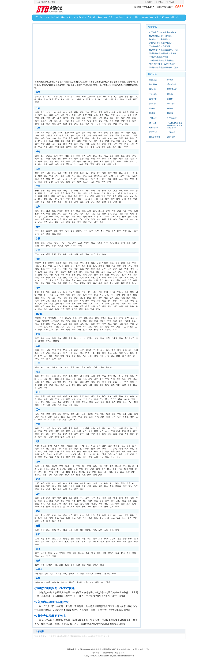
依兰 (121, 324)
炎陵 (84, 475)
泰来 (96, 327)
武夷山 (49, 156)
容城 (95, 283)
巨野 (87, 504)
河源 (121, 428)
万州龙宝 (86, 99)
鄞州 (76, 382)
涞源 (82, 269)
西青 (82, 254)
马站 (89, 506)
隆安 (118, 199)
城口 (40, 99)
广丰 (128, 118)
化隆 (104, 553)
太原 (37, 133)
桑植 (68, 472)
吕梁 (84, 135)
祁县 (43, 135)
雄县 (46, 280)
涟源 (53, 469)
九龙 (101, 457)
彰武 (119, 417)
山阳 (46, 518)
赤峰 (46, 573)
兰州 (37, 539)
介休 (123, 133)
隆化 (37, 283)
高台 (37, 544)
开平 (54, 434)
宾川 (68, 176)
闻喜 (95, 133)
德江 (87, 219)
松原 (95, 530)
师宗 (98, 182)
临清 (90, 501)
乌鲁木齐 (39, 582)
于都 (70, 124)
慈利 (70, 469)
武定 (109, 182)
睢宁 (57, 356)
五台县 (135, 135)
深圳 (37, 428)
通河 (107, 327)
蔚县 (65, 277)
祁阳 (126, 469)
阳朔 (65, 190)
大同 (43, 133)
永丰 (43, 124)
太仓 (104, 353)
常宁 (88, 472)
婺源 (132, 112)
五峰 (48, 405)
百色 (98, 190)
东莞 (48, 428)
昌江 (136, 231)
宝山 (48, 367)
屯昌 (108, 231)
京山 (37, 402)
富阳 (76, 376)
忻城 (70, 196)
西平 (121, 306)
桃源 (72, 475)
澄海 (59, 434)
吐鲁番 (47, 582)
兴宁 (40, 437)
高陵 (54, 521)
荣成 (124, 501)
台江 (132, 219)
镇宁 (46, 216)
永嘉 (93, 382)
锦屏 (104, 219)
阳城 (65, 138)
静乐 (126, 144)
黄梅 (113, 402)
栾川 (46, 295)
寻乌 (121, 124)
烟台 (48, 498)
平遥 (89, 133)
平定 (37, 138)
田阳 (110, 202)
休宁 (136, 486)
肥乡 (110, 277)
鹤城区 (38, 475)
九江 (43, 112)
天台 (40, 385)
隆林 (98, 202)
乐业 (87, 202)
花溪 (125, 211)
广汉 (110, 449)
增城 (79, 431)
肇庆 (132, 428)
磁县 (46, 272)
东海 (107, 356)
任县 (54, 283)
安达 (65, 324)
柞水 (124, 518)
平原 (59, 506)
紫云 (57, 222)
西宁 (37, 553)
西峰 (95, 539)
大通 (56, 553)
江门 (82, 428)
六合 (87, 353)
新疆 (172, 17)
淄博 (54, 498)
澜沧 (46, 176)
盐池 (128, 243)
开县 (51, 99)
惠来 (129, 431)
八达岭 (83, 338)
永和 (109, 147)
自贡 (99, 446)
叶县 (87, 306)
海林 (85, 327)
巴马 (82, 190)
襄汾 (46, 147)
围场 (119, 266)
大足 (115, 96)
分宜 (85, 115)
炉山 (62, 222)
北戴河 (58, 263)
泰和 (51, 115)
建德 (87, 382)
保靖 (128, 472)
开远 (93, 173)
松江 (89, 367)
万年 (84, 121)
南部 (79, 451)
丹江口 (114, 399)
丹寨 (90, 216)
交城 (135, 141)
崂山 (101, 501)
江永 (89, 475)
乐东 (97, 231)
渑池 (123, 298)
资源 (48, 202)
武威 (59, 539)
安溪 (123, 156)
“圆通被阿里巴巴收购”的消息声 (162, 64)
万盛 (105, 99)
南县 (116, 472)
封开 (132, 434)
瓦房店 (90, 414)
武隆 (68, 99)
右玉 (70, 144)
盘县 (59, 219)
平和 (126, 161)
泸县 (104, 454)
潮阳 (62, 431)
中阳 (57, 147)
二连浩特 (106, 573)
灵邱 (59, 138)
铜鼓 (117, 121)
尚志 (37, 324)
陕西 (63, 17)
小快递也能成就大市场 (158, 57)
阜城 (113, 280)
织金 (51, 222)
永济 (123, 135)
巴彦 (43, 324)
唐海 (104, 277)
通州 (65, 338)
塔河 (57, 329)
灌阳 (107, 199)
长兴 (43, 382)
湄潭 (68, 222)
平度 (68, 501)
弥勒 (79, 182)
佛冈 (46, 437)
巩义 (57, 295)
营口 (102, 414)
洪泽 (54, 359)
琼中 (119, 231)
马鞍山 (83, 483)
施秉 (95, 211)
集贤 (93, 324)
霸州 (67, 266)
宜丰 (107, 115)
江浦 (118, 356)
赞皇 (126, 277)
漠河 (132, 318)
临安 (46, 379)
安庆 (54, 483)
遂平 (126, 306)
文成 (40, 388)
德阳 (76, 446)
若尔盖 (49, 454)
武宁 (100, 118)
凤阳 (100, 486)
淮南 (70, 483)
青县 (92, 272)
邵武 (134, 156)
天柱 (113, 211)
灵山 (109, 193)
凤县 (132, 515)
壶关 (96, 141)
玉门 (136, 539)
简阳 (121, 449)
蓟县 (65, 254)
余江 (76, 124)
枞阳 (76, 489)
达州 (104, 446)
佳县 (113, 518)
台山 (107, 431)
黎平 (107, 216)
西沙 (85, 231)
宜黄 (123, 121)
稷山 (110, 144)
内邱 (79, 280)
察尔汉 (111, 553)
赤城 (113, 275)
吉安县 (66, 118)
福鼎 (100, 156)
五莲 (43, 506)
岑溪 (85, 193)
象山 (48, 382)
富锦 (115, 321)
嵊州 (132, 382)
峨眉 (70, 449)
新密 (48, 306)
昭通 (121, 173)
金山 (61, 367)
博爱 (85, 303)
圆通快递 (42, 636)
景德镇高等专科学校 (78, 636)
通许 (87, 309)
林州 (37, 306)
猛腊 (40, 176)
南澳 (115, 434)
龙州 (124, 199)
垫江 (100, 99)
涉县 (37, 277)
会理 (93, 449)
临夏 (43, 541)
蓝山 (122, 472)
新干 (61, 121)
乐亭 (78, 266)
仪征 (132, 353)
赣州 (59, 112)
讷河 (115, 318)
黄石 (82, 396)
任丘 (117, 263)
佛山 (54, 428)
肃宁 (40, 280)
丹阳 (115, 353)
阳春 (40, 431)
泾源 (43, 246)
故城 (113, 266)
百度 (36, 636)
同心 (48, 246)
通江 (80, 454)
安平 (125, 266)
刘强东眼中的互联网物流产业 (161, 43)
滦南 (132, 269)
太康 (128, 298)
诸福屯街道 (154, 127)
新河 (76, 277)
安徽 (89, 17)
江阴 (136, 350)
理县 (62, 451)
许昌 (84, 292)
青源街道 (153, 103)
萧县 (128, 483)
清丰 (124, 303)
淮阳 (65, 298)
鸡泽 (124, 280)
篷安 (107, 451)
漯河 (95, 292)
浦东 (37, 367)
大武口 (57, 243)
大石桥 (43, 417)
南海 (51, 431)
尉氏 (110, 306)
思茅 (73, 176)
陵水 (59, 234)
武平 (109, 164)
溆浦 (131, 469)
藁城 (43, 269)
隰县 (51, 141)
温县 (92, 309)
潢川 (73, 295)
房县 (59, 402)
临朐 (117, 504)
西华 (135, 303)
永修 (96, 115)
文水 (46, 141)
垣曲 (76, 144)
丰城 (46, 115)
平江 (120, 469)
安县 (124, 451)
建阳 (115, 159)
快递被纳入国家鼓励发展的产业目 (163, 50)
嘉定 (67, 367)
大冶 (59, 405)
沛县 (43, 353)
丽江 (43, 173)
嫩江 (96, 321)
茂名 (46, 431)
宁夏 (162, 17)
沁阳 (37, 301)
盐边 (61, 454)
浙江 (95, 17)
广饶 (59, 504)
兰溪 (70, 382)
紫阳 (37, 521)
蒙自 (105, 176)
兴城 (37, 417)
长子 (100, 135)
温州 (48, 376)
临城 (135, 275)
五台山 (60, 133)
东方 (61, 231)
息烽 (129, 216)
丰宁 (48, 269)
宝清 (76, 324)
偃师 (118, 295)
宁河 (98, 254)
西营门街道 (172, 127)
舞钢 (76, 306)
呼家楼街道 (172, 84)
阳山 (98, 434)
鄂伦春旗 (89, 573)
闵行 (43, 367)
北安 (80, 318)
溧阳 (51, 356)
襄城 (135, 295)
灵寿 (51, 272)
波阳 (62, 115)
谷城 (125, 402)
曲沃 (103, 147)
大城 (46, 275)
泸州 (59, 449)
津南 (87, 254)
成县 (100, 539)
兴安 (43, 202)
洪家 (113, 385)
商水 (40, 309)
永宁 (54, 246)
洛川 (68, 518)
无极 (59, 283)
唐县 (98, 272)
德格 (79, 457)
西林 (115, 202)
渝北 (44, 96)
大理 (48, 173)
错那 (89, 565)
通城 (97, 402)
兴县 (113, 141)
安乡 (87, 469)
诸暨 (98, 376)
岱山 (46, 385)
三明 (89, 156)
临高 (54, 234)
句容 (43, 359)
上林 (85, 199)
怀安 (89, 283)
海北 (128, 553)
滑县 (70, 298)
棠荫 (110, 124)
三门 (68, 385)
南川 (62, 99)
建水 (62, 176)
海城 (97, 417)
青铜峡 (86, 243)
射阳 (90, 356)
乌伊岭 (108, 329)
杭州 (37, 376)
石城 (50, 121)
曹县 (115, 498)
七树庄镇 (153, 118)
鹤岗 (86, 318)
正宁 (119, 541)
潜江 (126, 396)
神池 (79, 141)
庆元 (85, 385)
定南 (113, 115)
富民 (85, 176)
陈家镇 (109, 367)
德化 (70, 159)
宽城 (62, 280)
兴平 (104, 515)
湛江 (104, 428)
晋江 (95, 156)
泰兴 (102, 350)
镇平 (113, 303)
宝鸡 (43, 515)
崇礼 (93, 277)
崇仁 (128, 121)
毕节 (72, 211)
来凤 (102, 402)
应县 (93, 138)
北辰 (54, 254)
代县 (67, 135)
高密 (87, 498)
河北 (58, 17)
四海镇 (152, 108)
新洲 (108, 402)
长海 (75, 419)
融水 (64, 196)
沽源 (87, 272)
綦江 (72, 96)
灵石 (121, 138)
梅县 (110, 434)
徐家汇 (55, 367)
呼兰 (132, 324)
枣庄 (46, 501)
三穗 (89, 211)
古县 (129, 141)
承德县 (101, 266)
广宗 (115, 277)
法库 (64, 419)
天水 (43, 539)
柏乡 (70, 272)
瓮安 (85, 216)
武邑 (98, 269)
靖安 (134, 121)
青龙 (111, 283)
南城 (126, 124)
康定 (40, 451)
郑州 (37, 292)
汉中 (59, 515)
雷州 (43, 434)
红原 (37, 454)
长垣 (48, 298)
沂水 (107, 501)
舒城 (89, 486)
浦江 (79, 385)
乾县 (57, 518)
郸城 (59, 298)
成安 (51, 280)
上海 (38, 363)
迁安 (109, 272)
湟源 (134, 553)
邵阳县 (74, 472)
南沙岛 (49, 231)
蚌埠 (48, 483)
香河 (87, 269)
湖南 (105, 17)
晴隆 (113, 216)
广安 (65, 449)
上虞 (37, 382)
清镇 (104, 214)
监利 (48, 402)
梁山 (118, 501)
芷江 (125, 466)
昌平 (54, 338)
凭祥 (79, 199)
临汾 (67, 133)
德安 (84, 118)
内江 (123, 446)
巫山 (110, 96)
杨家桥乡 (153, 84)
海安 (121, 353)
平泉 (68, 280)
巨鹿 (89, 266)
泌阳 (93, 306)
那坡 (104, 202)
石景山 (90, 338)
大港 (59, 254)
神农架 (127, 399)
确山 (54, 301)
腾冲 (98, 173)
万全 (76, 283)
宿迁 (82, 353)
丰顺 (37, 434)
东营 (57, 501)
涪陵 (61, 96)
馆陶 (118, 280)
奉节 (116, 99)
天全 (62, 457)
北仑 (40, 379)
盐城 (125, 350)
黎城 (100, 133)
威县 (121, 269)
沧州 (65, 263)
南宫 (115, 269)
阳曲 (62, 147)
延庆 (102, 338)
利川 (136, 402)
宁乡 (57, 472)
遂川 (111, 121)
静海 (70, 254)
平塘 (65, 219)
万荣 (43, 144)
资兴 (103, 469)
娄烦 (81, 147)
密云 (97, 338)
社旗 (65, 306)
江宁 (82, 350)
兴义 (119, 211)
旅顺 (40, 419)
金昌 (54, 539)
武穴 (62, 399)
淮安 (119, 350)
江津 (67, 96)
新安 (82, 306)
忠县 (94, 99)
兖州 (129, 501)
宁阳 (37, 506)
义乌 (70, 376)
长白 (76, 530)
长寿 (84, 96)
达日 (43, 556)
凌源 (53, 419)
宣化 (61, 266)
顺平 (123, 283)
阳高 (57, 141)
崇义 (72, 121)
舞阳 (115, 306)
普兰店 (46, 419)
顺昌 (57, 161)
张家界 (55, 466)
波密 (84, 565)
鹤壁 (132, 292)
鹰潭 (100, 112)
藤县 (120, 193)
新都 (121, 454)
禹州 (107, 303)
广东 (111, 17)
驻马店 (71, 292)
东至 (84, 486)
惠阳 (96, 431)
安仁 (100, 472)
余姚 (118, 379)
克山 (90, 327)
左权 (115, 138)
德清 (82, 382)
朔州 (84, 133)
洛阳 (43, 292)
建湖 (68, 356)
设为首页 (159, 2)
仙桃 (73, 399)
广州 (43, 428)
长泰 (104, 159)
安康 (54, 515)
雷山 (110, 219)
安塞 (51, 518)
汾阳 (95, 135)
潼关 (59, 521)
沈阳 (37, 414)
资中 (85, 451)
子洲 (43, 521)
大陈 (57, 385)
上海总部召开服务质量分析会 (161, 60)
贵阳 (37, 211)
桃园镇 (170, 113)
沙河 (79, 275)
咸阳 (48, 515)
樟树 (76, 112)
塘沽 (43, 254)
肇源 (133, 321)
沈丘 (89, 298)
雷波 (113, 457)
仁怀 (37, 214)
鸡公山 (83, 298)
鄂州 (59, 396)
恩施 (121, 396)
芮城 (107, 141)
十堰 (43, 396)
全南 (72, 118)
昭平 (121, 202)
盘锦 (108, 414)
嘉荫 (85, 329)
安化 (106, 466)
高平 (76, 138)
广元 (82, 446)
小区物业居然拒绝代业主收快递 (54, 588)
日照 (65, 498)
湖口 (95, 118)
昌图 (130, 414)
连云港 (96, 350)
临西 (90, 280)
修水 (106, 118)
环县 (102, 541)
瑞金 (54, 118)
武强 (70, 277)
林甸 (96, 329)
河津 (78, 135)
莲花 (90, 115)
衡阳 (48, 466)
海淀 (43, 338)
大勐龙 (134, 176)
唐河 (51, 303)
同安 (98, 159)
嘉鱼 (76, 405)
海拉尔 (58, 573)
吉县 (82, 144)
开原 (50, 417)
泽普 (97, 582)
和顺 (98, 138)
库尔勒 (79, 582)
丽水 (73, 379)
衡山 (115, 469)
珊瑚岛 (79, 231)
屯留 (40, 147)
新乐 (96, 275)
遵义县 (101, 211)
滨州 (132, 498)
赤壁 (46, 399)
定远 (111, 486)
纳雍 (132, 214)
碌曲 (72, 541)
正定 (40, 272)
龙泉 (62, 385)
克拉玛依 (56, 582)
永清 (73, 280)
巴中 (134, 446)
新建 (65, 124)
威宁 (96, 222)
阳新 (65, 405)
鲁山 (96, 295)
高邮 (85, 356)
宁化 (103, 164)
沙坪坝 (38, 96)
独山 (78, 211)
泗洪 (129, 356)
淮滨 (46, 303)
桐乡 (101, 379)
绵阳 (63, 446)
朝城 (100, 506)
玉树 (87, 553)
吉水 (118, 115)
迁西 (48, 283)
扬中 (124, 356)
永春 (111, 156)
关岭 (62, 216)
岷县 (113, 541)
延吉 (48, 530)
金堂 (101, 451)
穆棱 (120, 321)
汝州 (113, 295)
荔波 (136, 211)
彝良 (115, 179)
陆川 (126, 193)
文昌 (72, 231)
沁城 (103, 582)
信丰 (43, 118)
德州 (70, 498)
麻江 (115, 219)
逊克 (68, 329)
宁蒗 (51, 176)
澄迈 (113, 231)
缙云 (135, 379)
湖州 (82, 376)
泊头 (130, 266)
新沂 (48, 353)
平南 (59, 190)
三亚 (37, 231)
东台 (59, 353)
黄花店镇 (153, 80)
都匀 (67, 211)
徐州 (59, 350)
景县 (132, 277)
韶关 (76, 428)
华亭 (37, 541)
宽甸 (113, 417)
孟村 (70, 283)
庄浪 (125, 541)
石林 (76, 173)
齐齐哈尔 (52, 318)
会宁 (125, 539)
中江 (99, 454)
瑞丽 (110, 173)
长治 (48, 133)
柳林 (75, 147)
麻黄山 (73, 246)
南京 (37, 350)
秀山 (57, 99)
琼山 (130, 231)
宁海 (107, 379)
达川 (48, 449)
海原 (134, 243)
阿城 (74, 321)
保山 (87, 173)
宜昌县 (84, 402)
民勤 (130, 539)
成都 (37, 446)
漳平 (68, 161)
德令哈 (81, 553)
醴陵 (81, 469)
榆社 (54, 144)
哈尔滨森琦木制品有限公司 (58, 636)
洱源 (40, 182)
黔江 (73, 99)
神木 (121, 515)
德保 (82, 202)
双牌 (67, 475)
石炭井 (60, 246)
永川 (78, 96)
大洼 (108, 417)
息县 (104, 301)
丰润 (44, 266)
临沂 (110, 498)
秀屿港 (69, 164)
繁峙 (72, 135)
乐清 (54, 382)
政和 (43, 159)
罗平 (54, 179)
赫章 (48, 219)
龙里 (98, 214)
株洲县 (82, 472)
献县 (54, 277)
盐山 (134, 283)
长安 (70, 515)
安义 (89, 121)
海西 (37, 556)
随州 (87, 396)
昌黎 (128, 263)
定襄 (62, 141)
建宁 (76, 159)
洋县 (118, 518)
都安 (131, 193)
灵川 (46, 193)
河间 (108, 266)
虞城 (106, 298)
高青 (100, 504)
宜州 (73, 193)
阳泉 (111, 133)
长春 (37, 530)
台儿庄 (66, 506)
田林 (37, 202)
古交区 (69, 147)
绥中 (125, 414)
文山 (126, 179)
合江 (67, 454)
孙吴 (101, 329)
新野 (43, 301)
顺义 (76, 338)
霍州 (117, 135)
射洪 (73, 451)
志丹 (107, 518)
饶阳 (81, 272)
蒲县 (92, 147)
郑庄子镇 (153, 132)
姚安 (110, 179)
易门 (59, 179)
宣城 (37, 486)
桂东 (44, 475)
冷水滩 (131, 466)
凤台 (106, 486)
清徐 (73, 141)
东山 (46, 164)
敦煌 (72, 539)
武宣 (120, 196)
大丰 (135, 356)
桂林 (37, 190)
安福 (73, 115)
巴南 (56, 96)
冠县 (106, 504)
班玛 (69, 553)
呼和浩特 (39, 573)
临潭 (108, 541)
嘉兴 (59, 376)
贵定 (54, 214)
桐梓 (130, 211)
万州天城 (91, 96)
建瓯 (67, 156)
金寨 (65, 489)
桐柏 (51, 309)
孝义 (82, 138)
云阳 (111, 99)
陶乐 (67, 246)
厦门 (43, 156)
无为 (130, 486)
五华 (121, 434)
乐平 (40, 115)
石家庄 (38, 263)
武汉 (37, 396)
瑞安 (90, 379)
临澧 (56, 475)
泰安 (98, 498)
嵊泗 (104, 382)
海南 (151, 17)
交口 (121, 144)
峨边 (129, 451)
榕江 (79, 216)
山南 (72, 565)
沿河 (135, 216)
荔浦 (103, 196)
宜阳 (68, 309)
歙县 (48, 489)
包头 (52, 573)
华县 (87, 515)
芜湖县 (118, 486)
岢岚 (101, 141)
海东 (50, 553)
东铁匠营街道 (155, 137)
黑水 (85, 457)
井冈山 (107, 112)
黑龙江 (138, 17)
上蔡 (129, 303)
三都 (118, 216)
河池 (115, 190)
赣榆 (96, 356)
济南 (43, 498)
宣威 (111, 176)
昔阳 (85, 141)
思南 (121, 219)
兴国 (37, 121)
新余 (82, 112)
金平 (122, 176)
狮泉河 (96, 565)
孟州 (81, 309)
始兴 (65, 434)
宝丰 (90, 295)
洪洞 (54, 138)
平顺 (87, 147)
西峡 (100, 298)
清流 (92, 164)
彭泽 (135, 115)
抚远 (118, 327)
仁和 (57, 457)
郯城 (48, 506)
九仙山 (119, 161)
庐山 (65, 112)
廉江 (82, 434)
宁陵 (118, 303)
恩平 (70, 434)
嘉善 (68, 379)
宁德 (48, 159)
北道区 (55, 541)
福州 (37, 156)
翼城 (48, 144)
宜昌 (48, 396)
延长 (101, 518)
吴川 (73, 437)
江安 (90, 457)
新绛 (132, 138)
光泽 (107, 161)
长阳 (70, 405)
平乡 (73, 275)
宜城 (133, 399)
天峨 (135, 199)
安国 (134, 263)
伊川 (110, 301)
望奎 (62, 329)
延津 (68, 303)
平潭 (87, 159)
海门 (79, 356)
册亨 (43, 219)
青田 (118, 385)
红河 (57, 176)
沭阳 (101, 356)
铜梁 (126, 96)
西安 (37, 515)
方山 (90, 141)
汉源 (135, 451)
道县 (111, 472)
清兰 (43, 234)
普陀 (110, 376)
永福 (75, 196)
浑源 (117, 133)
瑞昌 (134, 118)
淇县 (104, 306)
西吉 (37, 246)
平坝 (73, 222)
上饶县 (43, 121)
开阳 (126, 214)
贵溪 (101, 115)
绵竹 (115, 454)
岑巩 (43, 214)
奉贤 (72, 367)
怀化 (72, 466)
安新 (87, 277)
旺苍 (40, 457)
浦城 (131, 161)
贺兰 (93, 243)
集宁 (114, 573)
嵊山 (46, 388)
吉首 (89, 466)
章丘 (96, 501)
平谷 (121, 338)
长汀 (90, 161)
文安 (90, 275)
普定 (73, 216)
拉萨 (37, 565)
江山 (85, 379)
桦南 (115, 324)
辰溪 (92, 469)
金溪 (95, 121)
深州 (136, 266)
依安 (57, 327)
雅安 (76, 449)
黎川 (37, 118)
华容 (51, 472)
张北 (76, 269)
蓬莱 (126, 498)
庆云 (123, 504)
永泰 (82, 159)
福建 (100, 17)
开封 (89, 292)
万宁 (125, 231)
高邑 (95, 266)
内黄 (62, 309)
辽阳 (84, 414)
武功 (82, 515)
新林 (79, 329)
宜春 (87, 112)
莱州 (121, 498)
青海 (167, 17)
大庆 (44, 318)
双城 (46, 327)
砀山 (54, 486)
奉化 (62, 379)
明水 (104, 324)
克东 (51, 329)
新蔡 (132, 306)
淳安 (126, 376)
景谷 (43, 179)
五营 (115, 329)
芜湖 (43, 483)
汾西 (118, 141)
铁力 (110, 318)
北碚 (99, 96)
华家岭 (96, 541)
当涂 (43, 489)
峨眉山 (70, 446)
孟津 (96, 303)
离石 (56, 135)
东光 (85, 275)
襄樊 (54, 396)
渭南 (65, 515)
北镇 (74, 417)
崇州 (87, 449)
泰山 (62, 501)
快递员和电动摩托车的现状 (51, 602)
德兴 (48, 124)
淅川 (76, 298)
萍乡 (70, 112)
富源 (37, 179)
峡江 (115, 124)
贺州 (110, 190)
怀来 (126, 272)
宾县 (73, 327)
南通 (76, 350)
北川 (82, 449)
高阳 (57, 275)
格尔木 (43, 553)
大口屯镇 (171, 132)
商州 (115, 515)
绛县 (61, 135)
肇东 (127, 318)
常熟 (113, 350)
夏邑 (98, 301)
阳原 (128, 283)
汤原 (82, 324)
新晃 (75, 469)
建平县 (57, 417)
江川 (57, 182)
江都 (126, 353)
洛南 (40, 518)
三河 (115, 272)
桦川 (87, 324)
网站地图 (148, 2)
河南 (68, 17)
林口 (63, 321)
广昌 (119, 112)
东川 (87, 179)
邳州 (70, 353)
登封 (40, 295)
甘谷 (119, 539)
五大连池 (55, 321)
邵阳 (100, 466)
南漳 (78, 402)
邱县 (129, 280)
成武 (82, 504)
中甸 (65, 173)
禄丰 (104, 179)
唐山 (71, 263)
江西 (121, 17)
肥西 (59, 486)
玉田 (103, 272)
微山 (54, 506)
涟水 (48, 359)
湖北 (42, 17)
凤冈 (93, 219)
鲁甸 (98, 179)
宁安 (68, 321)
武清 (48, 254)
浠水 (40, 399)
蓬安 (113, 451)
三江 (109, 196)
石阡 (124, 216)
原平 (111, 135)
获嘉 (54, 306)
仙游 (85, 161)
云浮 (124, 431)
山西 (53, 17)
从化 (90, 431)
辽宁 (37, 17)
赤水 (108, 211)
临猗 (37, 135)
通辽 (65, 573)
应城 (43, 402)
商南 (98, 515)
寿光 (76, 504)
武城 (111, 504)
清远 (98, 428)
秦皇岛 (51, 263)
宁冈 (104, 124)
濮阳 (126, 292)
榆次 (134, 133)
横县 (62, 193)
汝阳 (70, 301)
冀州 (82, 277)
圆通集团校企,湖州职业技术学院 (162, 53)
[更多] (122, 596)
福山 (111, 506)
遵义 (48, 211)
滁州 (117, 483)
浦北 (59, 202)
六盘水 (60, 211)
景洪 (54, 173)
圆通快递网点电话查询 (76, 649)
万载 (78, 118)
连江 (75, 164)
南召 (65, 301)
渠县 (132, 449)
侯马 (106, 133)
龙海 (51, 161)
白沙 (67, 231)
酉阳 (135, 99)
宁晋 (50, 266)
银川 (37, 243)
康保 (85, 280)
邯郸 (76, 263)
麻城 (98, 396)
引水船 (101, 367)
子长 (135, 518)
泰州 (130, 350)
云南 (126, 17)
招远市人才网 (103, 636)
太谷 (89, 135)
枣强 (65, 283)
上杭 (62, 161)
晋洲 (72, 266)
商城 (43, 298)
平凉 (89, 539)
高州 (48, 434)
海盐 (132, 376)
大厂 (118, 275)
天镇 (126, 138)
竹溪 (54, 405)
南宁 (43, 190)
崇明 (95, 367)
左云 (104, 144)
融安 (93, 190)
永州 (40, 469)
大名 (129, 275)
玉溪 (104, 173)
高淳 (65, 353)
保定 (44, 263)
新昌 (51, 385)
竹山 (130, 402)
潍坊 (59, 498)
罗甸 (54, 219)
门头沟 (114, 338)
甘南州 (112, 539)
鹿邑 (134, 298)
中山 (70, 428)
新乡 (65, 292)
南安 (106, 156)
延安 (76, 515)
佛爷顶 (41, 341)
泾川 (78, 539)
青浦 (84, 367)
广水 (79, 399)
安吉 (104, 376)
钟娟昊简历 (93, 636)
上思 (70, 202)
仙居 (107, 385)
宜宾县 (92, 454)
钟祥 (54, 402)
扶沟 (111, 298)
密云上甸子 (129, 338)
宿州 (95, 483)
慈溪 (87, 376)
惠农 (74, 243)
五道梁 (62, 553)
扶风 (93, 515)
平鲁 (87, 138)
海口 (43, 231)
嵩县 (101, 303)
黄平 (70, 214)
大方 (82, 214)
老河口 (66, 402)
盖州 (136, 414)
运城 (54, 133)
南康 (56, 121)
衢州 (51, 379)
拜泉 (62, 327)
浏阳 (40, 472)
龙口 (85, 501)
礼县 (67, 541)
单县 (48, 504)
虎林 (91, 321)
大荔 (110, 515)
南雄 (118, 431)
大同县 (49, 135)
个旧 (132, 173)
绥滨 (90, 329)
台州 (93, 376)
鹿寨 (46, 199)
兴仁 (59, 214)
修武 (62, 303)
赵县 (110, 269)
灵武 (112, 243)
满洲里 (72, 573)
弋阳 (117, 118)
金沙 (101, 216)
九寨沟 (57, 446)
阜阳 (59, 483)
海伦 (48, 324)
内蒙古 (145, 17)
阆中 (46, 451)
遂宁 (110, 446)
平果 (132, 190)
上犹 (59, 124)
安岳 (118, 451)
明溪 (98, 164)
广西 (116, 17)
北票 (132, 417)
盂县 (70, 138)
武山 (48, 541)
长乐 (65, 159)
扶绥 (101, 199)
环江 (113, 199)
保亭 (91, 231)
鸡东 (59, 324)
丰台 (48, 338)
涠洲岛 (46, 196)
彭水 (50, 96)
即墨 (73, 501)
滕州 (113, 501)
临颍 (57, 309)
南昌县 (125, 112)
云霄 (115, 164)
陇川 (68, 182)
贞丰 (40, 222)
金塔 (61, 541)
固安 (93, 269)
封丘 (40, 303)
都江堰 (43, 446)
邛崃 (98, 449)
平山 (54, 269)
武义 (96, 379)
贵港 (70, 190)
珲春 (117, 530)
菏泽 (82, 498)
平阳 (101, 385)
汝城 (95, 475)
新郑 (95, 298)
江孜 (78, 565)
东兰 (87, 196)
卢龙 (68, 275)
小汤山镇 (153, 94)
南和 (65, 269)
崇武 (46, 161)
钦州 (126, 190)
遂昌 (96, 385)
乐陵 (84, 506)
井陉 (43, 277)
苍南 (79, 379)
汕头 (93, 428)
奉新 (87, 124)
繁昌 (59, 489)
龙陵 (48, 179)
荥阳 (115, 301)
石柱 (104, 96)
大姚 (82, 179)
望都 (107, 275)
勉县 (73, 518)
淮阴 (37, 359)
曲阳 (48, 277)
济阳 (106, 506)
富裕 (109, 321)
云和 (124, 385)
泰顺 (73, 385)
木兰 (124, 327)
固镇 (125, 486)
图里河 (98, 573)
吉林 (74, 17)
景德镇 (94, 112)
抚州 (113, 112)
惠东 (51, 437)
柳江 (59, 196)
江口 (96, 216)
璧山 (132, 96)
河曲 (40, 141)
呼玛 (73, 329)
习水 (40, 216)
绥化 (74, 318)
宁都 (106, 121)
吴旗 (96, 518)
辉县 (124, 295)
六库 (128, 176)
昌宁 (76, 179)
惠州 (65, 428)
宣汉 (68, 457)
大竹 (115, 449)
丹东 (78, 414)
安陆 (115, 396)
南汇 (78, 367)
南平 (72, 156)
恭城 (92, 196)
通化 (111, 530)
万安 (89, 118)
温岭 (115, 382)
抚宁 (57, 280)
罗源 (81, 164)
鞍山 (59, 414)
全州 (65, 202)
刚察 (99, 553)
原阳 (76, 301)
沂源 (65, 504)
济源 (62, 295)
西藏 (178, 17)
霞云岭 (48, 341)
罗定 (93, 434)
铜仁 (84, 211)
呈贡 (132, 179)
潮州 (115, 428)
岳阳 (43, 466)
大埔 (87, 434)
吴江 (110, 353)
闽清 (121, 159)
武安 (120, 272)
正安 (46, 222)
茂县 (110, 454)
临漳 (124, 275)
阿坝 (37, 449)
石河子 (72, 582)
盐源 (126, 454)
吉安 (48, 112)
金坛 (113, 356)
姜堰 (98, 353)
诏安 (40, 164)
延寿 (46, 329)
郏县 (90, 303)
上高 (78, 121)
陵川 (120, 147)
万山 (90, 222)
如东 (37, 353)
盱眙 (62, 356)
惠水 (68, 216)
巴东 (90, 399)
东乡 (129, 115)
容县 (90, 193)
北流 (79, 193)
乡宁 (126, 147)
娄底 (78, 466)
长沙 (37, 466)
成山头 (94, 504)
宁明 (68, 199)
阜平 (135, 280)
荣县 (43, 454)
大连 (43, 414)
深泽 (59, 277)
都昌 (111, 118)
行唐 (40, 275)
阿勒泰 (64, 582)
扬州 (70, 350)
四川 (47, 17)
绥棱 (51, 327)
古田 (110, 159)
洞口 (46, 472)
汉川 (85, 399)
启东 (76, 353)
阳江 (126, 428)
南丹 (62, 199)
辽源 (100, 530)
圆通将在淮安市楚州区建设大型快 (163, 67)
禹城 (72, 506)
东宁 (40, 327)
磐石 (59, 530)
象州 (90, 199)
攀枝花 (116, 446)
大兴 (59, 338)
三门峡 (112, 292)
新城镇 (152, 113)
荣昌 (79, 99)
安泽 (59, 144)
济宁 (93, 498)
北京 (38, 334)
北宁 (70, 419)
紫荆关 (83, 283)
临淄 (104, 498)
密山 (79, 321)
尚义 (101, 280)
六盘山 (99, 243)
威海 (76, 498)
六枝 (93, 214)
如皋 (40, 356)
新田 (133, 472)
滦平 (96, 280)
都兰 (48, 556)
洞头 (126, 382)
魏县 (121, 277)
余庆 (37, 219)
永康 (124, 379)
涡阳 (48, 486)
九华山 (71, 486)
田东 (115, 196)
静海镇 (170, 80)
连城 (40, 161)
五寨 (48, 138)
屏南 (87, 164)
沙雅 (108, 582)
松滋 (119, 402)
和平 (76, 434)
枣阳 (68, 399)
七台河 (127, 321)
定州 (123, 263)
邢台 (82, 263)
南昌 (37, 112)
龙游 (59, 382)
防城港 (97, 193)
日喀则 (49, 565)
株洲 (67, 466)
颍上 (134, 483)
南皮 (43, 283)
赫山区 (118, 466)
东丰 (70, 530)
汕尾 (73, 431)
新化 (59, 469)
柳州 (54, 190)
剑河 (98, 219)
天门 (57, 399)
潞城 (68, 141)
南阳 (54, 292)
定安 (37, 234)
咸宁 (93, 396)
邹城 (43, 504)
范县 (59, 301)
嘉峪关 (66, 539)
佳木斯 (68, 318)
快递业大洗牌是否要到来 (50, 616)
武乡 (110, 138)
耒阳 (64, 469)
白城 (54, 530)
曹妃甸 (63, 272)
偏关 (37, 144)
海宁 (129, 379)
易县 (84, 266)
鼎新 (130, 541)
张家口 (105, 263)
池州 (65, 486)
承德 (99, 263)
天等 (129, 199)
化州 (57, 437)
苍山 (54, 504)
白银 (48, 539)
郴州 (84, 466)
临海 (57, 379)
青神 (51, 457)
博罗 (57, 431)
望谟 (85, 222)
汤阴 (46, 309)
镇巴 (129, 518)
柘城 (79, 303)
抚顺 (48, 414)
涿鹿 (126, 269)
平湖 (98, 382)
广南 (51, 182)
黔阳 (100, 475)
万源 (56, 454)
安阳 (48, 292)
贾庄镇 (170, 94)
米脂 (79, 518)
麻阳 (61, 475)
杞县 (98, 306)
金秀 (54, 202)
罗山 (48, 301)
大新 (96, 199)
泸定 (50, 446)
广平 (59, 269)
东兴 (131, 196)
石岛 (95, 506)
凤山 (40, 199)
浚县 (54, 298)
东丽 (76, 254)
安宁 (70, 173)
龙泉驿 (73, 454)
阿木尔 (130, 327)
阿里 (56, 565)
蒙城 (78, 486)
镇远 (48, 214)
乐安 (100, 121)
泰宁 (61, 156)
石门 (105, 472)
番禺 (87, 428)
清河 (57, 272)
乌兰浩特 (80, 573)
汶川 (104, 449)
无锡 (48, 350)
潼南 (122, 99)
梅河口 (88, 530)
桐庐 (65, 382)
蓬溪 (73, 457)
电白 (85, 431)
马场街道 (171, 137)
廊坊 (93, 263)
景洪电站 (98, 176)
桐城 (54, 489)
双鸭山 (103, 318)
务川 (76, 219)
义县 (69, 417)
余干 (57, 115)
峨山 (79, 176)
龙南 (37, 124)
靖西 (98, 196)
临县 (104, 138)
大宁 (115, 144)
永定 (113, 161)
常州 (54, 350)
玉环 (121, 382)
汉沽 (104, 254)
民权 (85, 295)
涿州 (56, 266)
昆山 (65, 350)
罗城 (40, 196)
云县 (70, 179)
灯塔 (59, 419)
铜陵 (106, 483)
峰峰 (37, 269)
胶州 (40, 501)
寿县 (95, 486)
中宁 (106, 243)
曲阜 (79, 501)
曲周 (117, 283)
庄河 (102, 417)
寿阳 (128, 133)
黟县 (70, 489)
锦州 (54, 414)
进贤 (48, 118)
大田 (101, 161)
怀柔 (108, 338)
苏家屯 (125, 417)
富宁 (93, 179)
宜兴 (46, 356)
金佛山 (129, 99)
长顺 (51, 216)
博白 (87, 190)
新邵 (94, 472)
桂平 (40, 193)
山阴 (132, 144)
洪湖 (96, 399)
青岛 (37, 498)
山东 (84, 17)
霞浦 (126, 159)
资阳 (51, 451)
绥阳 (70, 219)
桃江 (109, 469)
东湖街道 (171, 103)
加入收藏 (170, 2)
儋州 (102, 231)
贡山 (46, 182)
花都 (113, 431)
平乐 (73, 199)
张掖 (84, 539)
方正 (54, 324)
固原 (43, 243)
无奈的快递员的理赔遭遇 (159, 46)
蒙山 (57, 199)
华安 (73, 161)
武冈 (98, 469)
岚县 (115, 147)
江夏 (91, 402)
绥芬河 (103, 321)
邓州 (68, 295)
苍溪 (90, 451)
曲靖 (82, 173)
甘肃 (156, 17)
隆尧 (75, 272)
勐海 (90, 176)
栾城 (98, 277)
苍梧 (53, 196)
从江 (76, 214)
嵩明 (103, 182)
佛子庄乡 (153, 123)
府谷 (90, 518)
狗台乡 (170, 99)
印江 (82, 219)
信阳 (100, 292)
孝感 (65, 396)
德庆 (104, 434)
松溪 (62, 164)
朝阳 (37, 338)
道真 (57, 216)
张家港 (88, 350)
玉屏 (65, 214)
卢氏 (93, 301)
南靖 (51, 164)
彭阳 (123, 243)
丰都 (46, 99)
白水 (85, 518)
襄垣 (51, 147)
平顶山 (120, 292)
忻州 (72, 133)
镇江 (108, 350)
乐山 (93, 446)
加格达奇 (46, 321)
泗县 (43, 486)
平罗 (63, 243)
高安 (123, 118)
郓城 (78, 506)
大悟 (51, 399)
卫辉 (70, 306)
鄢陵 (73, 303)
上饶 (54, 112)
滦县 (131, 272)
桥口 (78, 475)
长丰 (37, 489)
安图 (106, 530)
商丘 (59, 292)
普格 (46, 457)
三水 (68, 437)
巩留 (86, 582)
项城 (57, 303)
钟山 (126, 196)
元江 (121, 179)
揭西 (62, 437)
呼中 (98, 324)
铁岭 (72, 414)
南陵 (82, 489)
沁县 (43, 138)
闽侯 (132, 159)
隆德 (117, 243)
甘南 (126, 324)
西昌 (128, 446)
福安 (54, 159)
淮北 (111, 483)
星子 (59, 118)
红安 (72, 402)
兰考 (59, 306)
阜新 (119, 414)
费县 (37, 504)
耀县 (62, 518)
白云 (121, 214)
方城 (82, 301)
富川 (57, 193)
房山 (70, 338)
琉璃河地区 (172, 89)
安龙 (115, 214)
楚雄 (59, 173)
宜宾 (43, 449)
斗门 (101, 431)
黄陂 (132, 396)
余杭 (113, 379)
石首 (101, 399)
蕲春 (120, 399)
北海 (48, 190)
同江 (68, 327)
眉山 (54, 449)
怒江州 (86, 182)
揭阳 (68, 431)
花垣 (50, 475)
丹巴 (96, 451)
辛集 (112, 263)
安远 (67, 121)
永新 (79, 115)
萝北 (101, 327)
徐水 (107, 280)
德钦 (126, 173)
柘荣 (59, 159)
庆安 (40, 329)
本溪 (97, 414)
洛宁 (87, 301)
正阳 (107, 295)
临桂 (115, 193)
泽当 (102, 565)
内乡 (101, 295)
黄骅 (62, 275)
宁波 (43, 376)
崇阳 (37, 405)
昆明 (37, 173)
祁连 (123, 553)
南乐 (126, 301)
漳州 (78, 156)
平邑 (70, 504)
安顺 (43, 211)
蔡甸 (110, 396)
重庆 (38, 92)
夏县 (98, 144)
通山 (107, 399)
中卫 (69, 243)
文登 (51, 501)
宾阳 (51, 193)
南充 (87, 446)
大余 (124, 115)
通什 (48, 234)
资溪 (82, 124)
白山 (65, 530)
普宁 (135, 431)
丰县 (93, 353)
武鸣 (76, 202)
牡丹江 (60, 318)
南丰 (93, 124)
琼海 (56, 231)
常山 (110, 382)
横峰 (54, 124)
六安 (100, 483)
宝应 (54, 353)
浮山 (124, 141)
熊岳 (63, 417)
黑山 (80, 417)
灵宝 (37, 298)
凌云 (93, 202)
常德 (61, 466)
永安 (93, 159)
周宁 (37, 159)
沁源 (93, 144)
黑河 (91, 318)
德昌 (132, 454)
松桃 (126, 219)
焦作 (78, 292)
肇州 (85, 321)
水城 (110, 214)
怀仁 (128, 135)
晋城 (78, 133)
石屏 (92, 182)
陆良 (73, 182)
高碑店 (38, 266)
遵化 (101, 275)
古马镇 (170, 108)
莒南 (134, 504)
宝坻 (93, 254)
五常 (70, 324)
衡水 (87, 263)
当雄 (67, 565)
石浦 (90, 385)
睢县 (129, 295)
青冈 (113, 327)
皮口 (91, 417)
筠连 (107, 457)
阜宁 (73, 356)
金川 (96, 457)
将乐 (96, 161)
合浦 (103, 193)
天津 (38, 250)
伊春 (121, 318)
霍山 (123, 483)
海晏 (117, 553)
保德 (65, 144)
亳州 (89, 483)
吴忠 (80, 243)
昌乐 (128, 504)
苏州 (43, 350)
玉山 (68, 115)
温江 (85, 454)
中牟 (121, 301)
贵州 (132, 17)
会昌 (98, 124)
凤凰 (95, 466)
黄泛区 (74, 309)
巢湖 (76, 483)
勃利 (79, 327)
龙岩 (128, 156)
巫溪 (37, 102)
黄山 (65, 483)
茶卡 (93, 553)
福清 (117, 156)
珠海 (59, 428)
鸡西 (97, 318)
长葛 (51, 295)
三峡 (43, 405)
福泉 (87, 214)
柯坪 (91, 582)
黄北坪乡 (153, 99)
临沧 (62, 182)
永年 (104, 269)
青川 (126, 449)
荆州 (76, 396)
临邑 (117, 506)
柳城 (68, 193)
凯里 (54, 211)
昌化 (129, 385)
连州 (126, 434)
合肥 (37, 483)
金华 (54, 376)
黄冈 (70, 396)
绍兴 (65, 376)
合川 (121, 96)
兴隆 (70, 269)
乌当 (101, 222)
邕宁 (81, 196)
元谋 (65, 179)
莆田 (84, 156)
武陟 (98, 309)
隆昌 (68, 451)
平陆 (87, 144)
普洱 (115, 173)
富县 (48, 521)
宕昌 (89, 541)
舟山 (121, 376)
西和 (78, 541)
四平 (82, 530)
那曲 (61, 565)
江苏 (79, 17)
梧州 (104, 190)
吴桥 (100, 283)
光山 (117, 298)
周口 (106, 292)
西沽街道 (153, 89)
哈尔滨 (38, 318)
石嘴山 (49, 243)
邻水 (118, 457)
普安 (79, 222)
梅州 (110, 428)
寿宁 (79, 161)
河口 (116, 176)
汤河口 (56, 341)
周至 (126, 515)
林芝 (43, 565)
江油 (57, 451)
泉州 (56, 156)
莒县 (135, 501)
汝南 (132, 301)
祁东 (62, 472)
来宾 (121, 190)
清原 (85, 417)
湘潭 (111, 466)
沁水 (98, 147)
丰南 (51, 275)
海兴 (106, 283)
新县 (43, 306)
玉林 (76, 190)
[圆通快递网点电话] (50, 9)
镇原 (106, 539)
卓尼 (84, 541)
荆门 (104, 396)
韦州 (80, 246)
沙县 (57, 164)
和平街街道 (172, 118)
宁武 (106, 135)
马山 (51, 199)
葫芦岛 (66, 414)
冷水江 (46, 469)
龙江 (110, 324)
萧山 (115, 376)
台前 (79, 295)
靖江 (59, 359)
